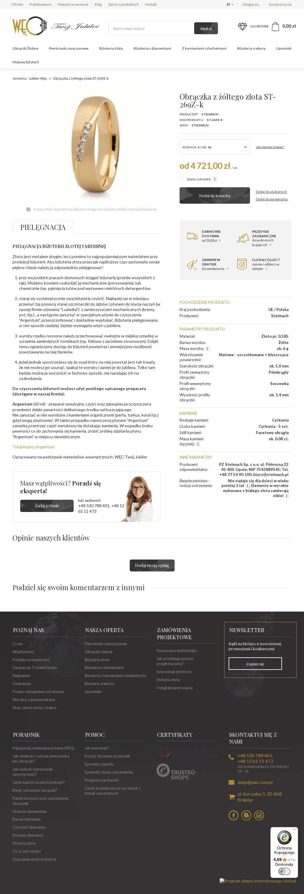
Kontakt (151, 4)
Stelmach (210, 114)
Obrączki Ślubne (25, 48)
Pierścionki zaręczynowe (68, 48)
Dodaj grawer (199, 179)
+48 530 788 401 (94, 505)
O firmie (17, 4)
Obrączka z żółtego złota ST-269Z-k (81, 78)
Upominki (284, 48)
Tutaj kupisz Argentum (33, 446)
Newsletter (246, 630)
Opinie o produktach (123, 4)
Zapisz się (255, 663)
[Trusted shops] (175, 778)
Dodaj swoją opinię (152, 565)
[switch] (284, 871)
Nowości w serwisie (73, 4)
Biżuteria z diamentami (152, 48)
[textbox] (163, 28)
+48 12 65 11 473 (255, 761)
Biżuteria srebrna (251, 48)
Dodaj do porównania (272, 199)
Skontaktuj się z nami (253, 738)
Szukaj (206, 28)
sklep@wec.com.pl (255, 782)
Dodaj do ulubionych (271, 192)
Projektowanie (40, 4)
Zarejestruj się (280, 4)
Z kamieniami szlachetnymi (204, 48)
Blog (98, 4)
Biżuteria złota (111, 48)
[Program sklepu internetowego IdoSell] (258, 880)
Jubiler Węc (38, 78)
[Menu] (294, 830)
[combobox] (215, 146)
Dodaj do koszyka (214, 195)
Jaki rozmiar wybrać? (270, 147)
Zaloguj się (251, 4)
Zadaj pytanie (47, 505)
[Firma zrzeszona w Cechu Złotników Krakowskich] (187, 757)
